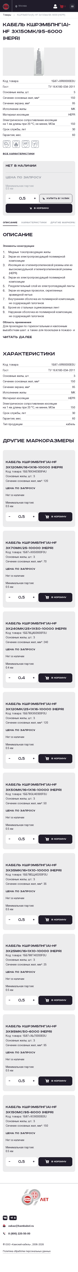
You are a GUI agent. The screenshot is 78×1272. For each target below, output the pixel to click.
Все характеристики (18, 153)
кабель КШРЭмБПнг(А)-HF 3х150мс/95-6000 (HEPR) (31, 1109)
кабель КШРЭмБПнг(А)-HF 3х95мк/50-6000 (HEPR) (31, 1029)
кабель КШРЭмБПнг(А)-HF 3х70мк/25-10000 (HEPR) (31, 545)
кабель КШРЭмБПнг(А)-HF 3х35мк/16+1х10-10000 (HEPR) (34, 867)
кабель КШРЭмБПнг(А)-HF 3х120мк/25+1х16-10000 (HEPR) (35, 706)
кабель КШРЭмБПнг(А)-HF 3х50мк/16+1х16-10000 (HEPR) (34, 787)
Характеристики (34, 222)
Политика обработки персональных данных (27, 1251)
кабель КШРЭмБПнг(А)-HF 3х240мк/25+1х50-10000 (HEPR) (36, 626)
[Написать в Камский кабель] (5, 1218)
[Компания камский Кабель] (35, 1197)
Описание (10, 222)
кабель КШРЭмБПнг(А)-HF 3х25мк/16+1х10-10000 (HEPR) (34, 948)
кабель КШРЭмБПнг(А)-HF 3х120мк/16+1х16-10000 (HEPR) (34, 464)
